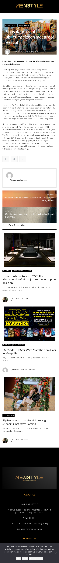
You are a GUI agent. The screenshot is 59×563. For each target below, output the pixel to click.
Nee (25, 558)
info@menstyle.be (35, 512)
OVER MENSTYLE (29, 504)
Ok (18, 558)
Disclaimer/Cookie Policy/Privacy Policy (29, 523)
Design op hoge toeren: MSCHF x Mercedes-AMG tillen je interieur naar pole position (29, 279)
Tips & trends (24, 25)
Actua (7, 25)
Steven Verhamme (22, 52)
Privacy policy (36, 558)
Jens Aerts (15, 299)
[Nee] (55, 553)
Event (14, 25)
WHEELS (28, 271)
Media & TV (7, 345)
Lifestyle (6, 271)
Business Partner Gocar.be (30, 529)
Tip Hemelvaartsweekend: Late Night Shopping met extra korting (25, 422)
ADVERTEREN (29, 518)
